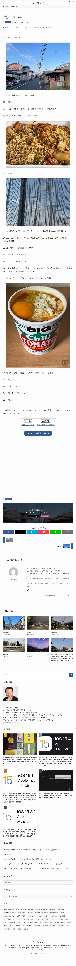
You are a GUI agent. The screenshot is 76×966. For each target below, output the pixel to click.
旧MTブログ (28, 946)
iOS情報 (30, 909)
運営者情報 (38, 946)
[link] (28, 590)
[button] (8, 532)
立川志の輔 (53, 926)
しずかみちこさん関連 (34, 916)
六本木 (6, 922)
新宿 (36, 922)
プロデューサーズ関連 (56, 919)
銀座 (68, 926)
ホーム (7, 946)
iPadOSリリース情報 (41, 909)
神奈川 (69, 922)
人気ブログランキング (46, 424)
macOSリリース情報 (10, 913)
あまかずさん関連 (9, 916)
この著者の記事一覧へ (48, 595)
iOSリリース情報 (21, 909)
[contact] (43, 942)
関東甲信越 (7, 929)
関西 (14, 929)
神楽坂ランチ (20, 926)
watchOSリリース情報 (41, 913)
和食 (19, 922)
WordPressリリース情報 (57, 913)
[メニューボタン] (2, 2)
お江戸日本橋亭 (21, 916)
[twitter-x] (36, 942)
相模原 (63, 922)
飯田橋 (19, 929)
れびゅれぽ (47, 946)
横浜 (46, 922)
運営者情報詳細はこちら (11, 722)
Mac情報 (30, 913)
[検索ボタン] (73, 2)
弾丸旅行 (30, 922)
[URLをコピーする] (67, 532)
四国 (24, 922)
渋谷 (51, 922)
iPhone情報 (60, 909)
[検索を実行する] (71, 675)
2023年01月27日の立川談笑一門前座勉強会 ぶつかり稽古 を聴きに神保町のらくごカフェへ (36, 868)
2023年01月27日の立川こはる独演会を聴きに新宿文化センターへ (27, 859)
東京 (41, 922)
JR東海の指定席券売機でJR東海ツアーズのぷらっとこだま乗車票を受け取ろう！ (33, 850)
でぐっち (13, 579)
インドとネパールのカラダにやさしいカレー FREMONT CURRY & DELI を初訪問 (33, 864)
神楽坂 (6, 926)
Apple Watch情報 (9, 909)
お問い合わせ (67, 946)
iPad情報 (52, 909)
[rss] (40, 942)
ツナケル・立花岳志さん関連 (24, 919)
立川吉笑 (37, 926)
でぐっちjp (38, 2)
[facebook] (33, 942)
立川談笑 (61, 926)
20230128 (7, 854)
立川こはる (29, 926)
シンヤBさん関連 (9, 919)
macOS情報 (21, 913)
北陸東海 (12, 922)
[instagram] (38, 942)
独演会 (57, 922)
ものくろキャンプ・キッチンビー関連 (54, 916)
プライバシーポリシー (35, 947)
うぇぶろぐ (8, 22)
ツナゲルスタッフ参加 (41, 919)
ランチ (68, 919)
